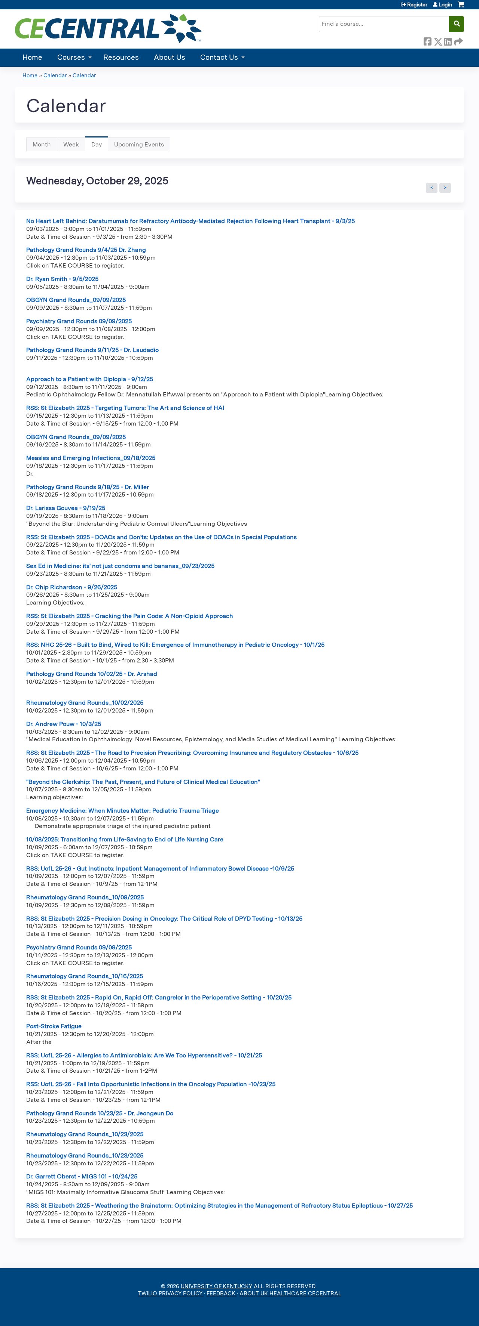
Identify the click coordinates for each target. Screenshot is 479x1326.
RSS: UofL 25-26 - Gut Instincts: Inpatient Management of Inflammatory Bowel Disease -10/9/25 (160, 868)
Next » (445, 188)
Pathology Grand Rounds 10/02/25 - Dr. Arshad (91, 673)
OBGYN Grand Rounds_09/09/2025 (76, 299)
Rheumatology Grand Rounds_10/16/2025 (84, 976)
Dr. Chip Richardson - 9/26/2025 (71, 587)
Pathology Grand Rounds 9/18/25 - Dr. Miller (87, 487)
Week (71, 144)
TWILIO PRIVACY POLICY (171, 1293)
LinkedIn (447, 40)
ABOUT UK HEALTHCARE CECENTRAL (290, 1293)
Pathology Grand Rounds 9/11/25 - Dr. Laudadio (92, 349)
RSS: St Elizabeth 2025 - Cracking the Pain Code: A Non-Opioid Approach (129, 615)
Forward (457, 40)
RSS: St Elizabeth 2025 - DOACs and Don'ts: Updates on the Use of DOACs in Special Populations (161, 537)
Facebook (427, 40)
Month (42, 144)
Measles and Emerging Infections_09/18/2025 (90, 457)
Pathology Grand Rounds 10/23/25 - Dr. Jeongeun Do (99, 1113)
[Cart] (461, 7)
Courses (71, 57)
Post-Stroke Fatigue (54, 1026)
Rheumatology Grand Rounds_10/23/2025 (84, 1134)
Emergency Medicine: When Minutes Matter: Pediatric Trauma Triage (122, 810)
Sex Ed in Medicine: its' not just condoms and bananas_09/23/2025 (120, 565)
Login (445, 4)
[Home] (108, 28)
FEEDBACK (222, 1293)
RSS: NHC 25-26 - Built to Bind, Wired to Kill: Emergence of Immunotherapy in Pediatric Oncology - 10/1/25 (175, 644)
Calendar (55, 75)
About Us (169, 57)
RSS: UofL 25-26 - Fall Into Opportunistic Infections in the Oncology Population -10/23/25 (150, 1084)
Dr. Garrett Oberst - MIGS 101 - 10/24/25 (81, 1176)
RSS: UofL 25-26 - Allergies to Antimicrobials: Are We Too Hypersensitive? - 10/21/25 (144, 1055)
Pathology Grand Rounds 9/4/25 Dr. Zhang (86, 249)
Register (417, 4)
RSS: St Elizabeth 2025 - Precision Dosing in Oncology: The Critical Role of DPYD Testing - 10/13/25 (164, 918)
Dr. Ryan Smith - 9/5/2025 (62, 278)
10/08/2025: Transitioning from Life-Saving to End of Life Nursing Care (124, 839)
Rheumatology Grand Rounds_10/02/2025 (84, 702)
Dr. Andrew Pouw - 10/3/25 (63, 723)
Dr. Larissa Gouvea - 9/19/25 (65, 507)
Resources (121, 57)
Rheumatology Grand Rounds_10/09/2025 (85, 897)
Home (32, 57)
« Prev (431, 188)
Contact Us (219, 57)
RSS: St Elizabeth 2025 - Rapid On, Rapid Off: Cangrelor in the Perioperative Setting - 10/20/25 (159, 997)
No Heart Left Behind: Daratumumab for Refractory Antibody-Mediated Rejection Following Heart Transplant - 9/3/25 (190, 221)
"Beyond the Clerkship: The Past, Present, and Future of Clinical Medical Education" (143, 781)
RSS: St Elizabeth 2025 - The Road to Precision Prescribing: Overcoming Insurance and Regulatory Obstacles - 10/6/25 (192, 752)
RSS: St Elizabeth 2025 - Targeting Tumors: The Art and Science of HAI (125, 407)
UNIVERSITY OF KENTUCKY (216, 1286)
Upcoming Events (139, 144)
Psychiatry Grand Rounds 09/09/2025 (79, 321)
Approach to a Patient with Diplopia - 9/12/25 (89, 379)
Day (99, 146)
